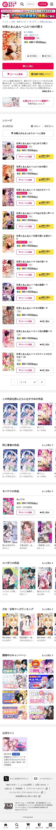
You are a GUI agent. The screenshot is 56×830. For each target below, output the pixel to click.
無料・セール (50, 828)
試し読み (45, 321)
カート (28, 828)
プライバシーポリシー (37, 789)
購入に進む (28, 66)
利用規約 (19, 789)
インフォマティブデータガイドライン (24, 792)
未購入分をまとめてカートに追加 (29, 133)
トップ (5, 828)
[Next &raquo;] (42, 382)
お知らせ (8, 789)
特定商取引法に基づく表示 (28, 796)
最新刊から (49, 126)
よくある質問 (26, 785)
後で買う (48, 56)
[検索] (22, 4)
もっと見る (46, 445)
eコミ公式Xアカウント (17, 779)
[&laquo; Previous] (14, 382)
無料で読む (42, 74)
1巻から (37, 126)
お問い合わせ (40, 785)
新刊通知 (33, 56)
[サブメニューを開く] (52, 4)
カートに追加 (16, 74)
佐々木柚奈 (28, 32)
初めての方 (39, 828)
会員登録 (42, 4)
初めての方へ (11, 785)
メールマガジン (46, 779)
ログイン (30, 4)
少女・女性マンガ (31, 35)
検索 (16, 828)
